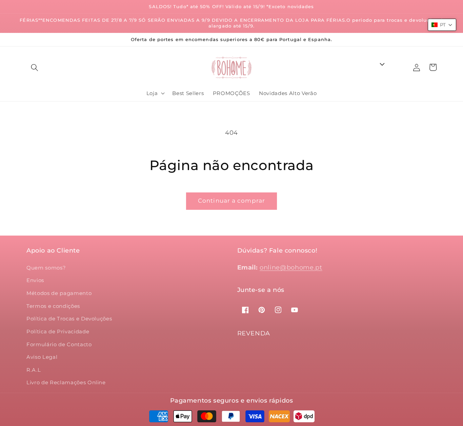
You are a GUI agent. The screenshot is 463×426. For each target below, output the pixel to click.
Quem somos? (46, 267)
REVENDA (253, 333)
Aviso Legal (41, 357)
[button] (34, 67)
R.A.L (33, 370)
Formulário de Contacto (59, 344)
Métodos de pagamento (59, 293)
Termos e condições (53, 306)
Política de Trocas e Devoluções (69, 318)
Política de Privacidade (57, 331)
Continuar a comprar (231, 200)
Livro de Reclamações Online (66, 382)
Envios (35, 280)
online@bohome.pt (291, 267)
